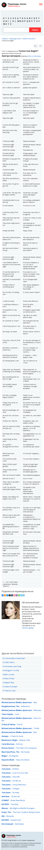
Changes (15, 788)
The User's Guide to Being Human (26, 812)
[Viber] (17, 595)
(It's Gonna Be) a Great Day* (14, 658)
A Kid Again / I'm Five (11, 670)
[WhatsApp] (19, 595)
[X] (10, 595)
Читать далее (28, 628)
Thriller (36, 728)
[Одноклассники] (5, 595)
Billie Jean (37, 710)
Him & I (20, 724)
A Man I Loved (8, 674)
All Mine (15, 769)
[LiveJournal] (12, 595)
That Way (14, 804)
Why (35, 702)
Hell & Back (19, 824)
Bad (35, 732)
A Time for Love (9, 690)
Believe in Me (24, 740)
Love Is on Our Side (20, 773)
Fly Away (15, 792)
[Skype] (21, 595)
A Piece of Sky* (9, 678)
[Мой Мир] (7, 595)
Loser (17, 714)
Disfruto (19, 744)
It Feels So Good (16, 736)
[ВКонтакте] (3, 595)
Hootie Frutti (16, 820)
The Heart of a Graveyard (26, 748)
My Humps (25, 752)
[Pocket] (14, 595)
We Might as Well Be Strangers (22, 808)
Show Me (16, 777)
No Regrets (13, 756)
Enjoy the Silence (22, 760)
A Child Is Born (8, 662)
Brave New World (18, 800)
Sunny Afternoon (19, 784)
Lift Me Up (16, 781)
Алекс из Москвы (34, 56)
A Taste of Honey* (10, 686)
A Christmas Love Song (12, 666)
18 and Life (15, 796)
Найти (35, 30)
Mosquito (10, 816)
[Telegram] (24, 595)
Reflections (25, 706)
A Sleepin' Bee (8, 682)
